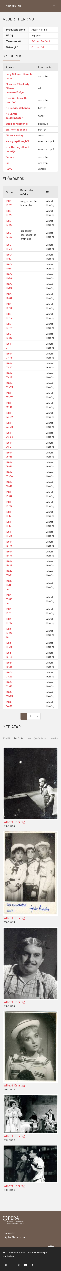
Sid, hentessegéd (16, 129)
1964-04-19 (9, 704)
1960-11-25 (9, 286)
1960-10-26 (9, 212)
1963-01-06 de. (9, 599)
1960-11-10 (9, 256)
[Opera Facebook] (12, 1265)
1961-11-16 (9, 523)
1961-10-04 (9, 494)
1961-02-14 (9, 405)
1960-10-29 (9, 222)
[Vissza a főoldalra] (13, 1220)
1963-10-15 (9, 620)
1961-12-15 (9, 553)
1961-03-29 (9, 424)
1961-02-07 (9, 395)
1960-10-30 (9, 234)
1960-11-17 (9, 266)
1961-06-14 (9, 464)
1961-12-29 (9, 563)
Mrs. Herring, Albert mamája (17, 149)
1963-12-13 (9, 654)
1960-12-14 (9, 315)
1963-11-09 (9, 644)
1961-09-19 (9, 484)
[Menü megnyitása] (54, 6)
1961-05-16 (9, 454)
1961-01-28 (9, 375)
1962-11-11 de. (9, 585)
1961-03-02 (9, 414)
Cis (7, 162)
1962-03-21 (9, 573)
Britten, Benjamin (41, 41)
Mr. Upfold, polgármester (14, 115)
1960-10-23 (9, 203)
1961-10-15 (9, 503)
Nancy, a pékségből (17, 141)
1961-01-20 (9, 365)
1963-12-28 (9, 664)
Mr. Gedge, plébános (18, 107)
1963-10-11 (9, 611)
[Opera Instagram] (5, 1265)
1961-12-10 (9, 543)
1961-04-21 (9, 444)
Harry (9, 168)
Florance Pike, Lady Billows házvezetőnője (17, 88)
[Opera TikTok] (32, 1265)
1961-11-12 (9, 513)
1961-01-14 (9, 355)
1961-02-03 (9, 385)
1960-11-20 (9, 276)
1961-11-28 (9, 533)
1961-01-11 (9, 345)
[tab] (19, 738)
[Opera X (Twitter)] (18, 1265)
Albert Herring (14, 135)
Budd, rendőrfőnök (17, 123)
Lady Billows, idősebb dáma (19, 76)
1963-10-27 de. (9, 632)
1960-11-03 (9, 246)
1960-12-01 (9, 296)
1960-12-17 (9, 325)
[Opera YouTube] (25, 1265)
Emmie (10, 157)
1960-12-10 (9, 306)
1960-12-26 (9, 335)
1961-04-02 (9, 434)
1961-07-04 (9, 474)
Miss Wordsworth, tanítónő (16, 100)
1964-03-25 (9, 694)
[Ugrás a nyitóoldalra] (12, 6)
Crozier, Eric (38, 47)
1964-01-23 (9, 674)
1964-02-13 (9, 684)
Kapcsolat (14, 1234)
